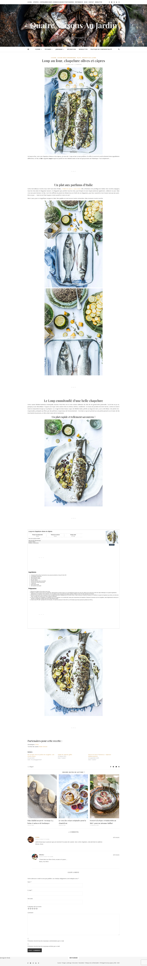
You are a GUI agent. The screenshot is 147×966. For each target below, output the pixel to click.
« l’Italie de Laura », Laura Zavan (71, 189)
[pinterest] (111, 2)
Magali (31, 766)
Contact (91, 2)
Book (85, 2)
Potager (48, 49)
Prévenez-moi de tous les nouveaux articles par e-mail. (44, 946)
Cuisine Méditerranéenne (66, 57)
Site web (30, 898)
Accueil (30, 2)
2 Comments (77, 64)
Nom (29, 882)
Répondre (116, 837)
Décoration (71, 49)
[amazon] (119, 2)
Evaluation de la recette (34, 906)
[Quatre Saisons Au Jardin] (73, 25)
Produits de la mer (89, 57)
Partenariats (79, 2)
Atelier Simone (43, 746)
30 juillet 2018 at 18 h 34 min (46, 856)
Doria (37, 837)
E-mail (30, 890)
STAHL (37, 744)
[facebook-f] (109, 2)
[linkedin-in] (116, 2)
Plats (79, 57)
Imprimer (112, 544)
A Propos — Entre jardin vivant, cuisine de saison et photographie (53, 2)
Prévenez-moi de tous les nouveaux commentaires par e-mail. (46, 941)
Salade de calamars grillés (65, 754)
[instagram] (114, 2)
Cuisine (37, 49)
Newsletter (98, 2)
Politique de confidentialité (101, 49)
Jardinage (59, 49)
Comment (30, 912)
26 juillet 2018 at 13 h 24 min (42, 839)
